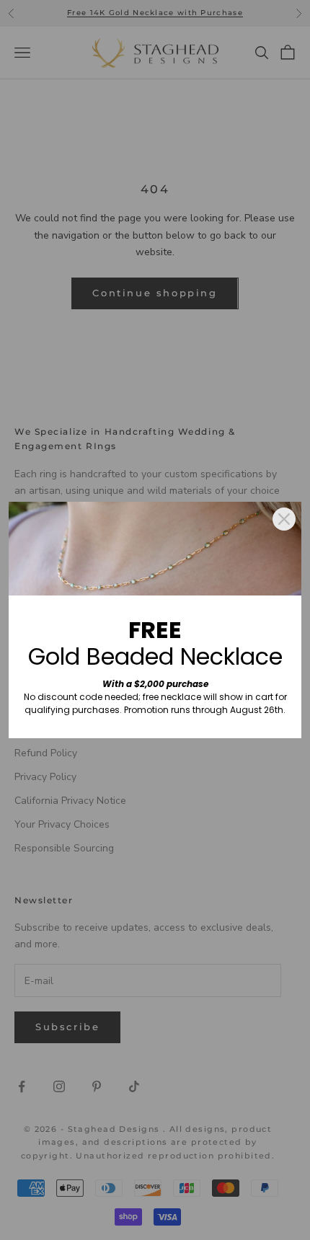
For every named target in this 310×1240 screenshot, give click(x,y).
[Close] (284, 519)
